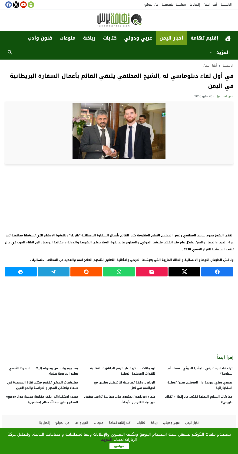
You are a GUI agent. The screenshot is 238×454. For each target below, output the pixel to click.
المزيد (223, 52)
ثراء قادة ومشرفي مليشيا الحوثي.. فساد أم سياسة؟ (200, 371)
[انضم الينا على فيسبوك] (8, 4)
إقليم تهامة (204, 38)
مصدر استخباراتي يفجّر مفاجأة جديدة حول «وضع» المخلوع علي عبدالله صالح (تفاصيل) (42, 399)
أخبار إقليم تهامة (120, 423)
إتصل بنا (194, 4)
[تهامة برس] (119, 21)
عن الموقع (151, 4)
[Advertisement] (119, 198)
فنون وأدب (40, 38)
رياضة (89, 38)
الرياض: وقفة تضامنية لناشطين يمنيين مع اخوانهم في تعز (124, 385)
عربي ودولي (138, 38)
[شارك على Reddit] (86, 272)
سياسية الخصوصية (174, 4)
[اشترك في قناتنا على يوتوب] (23, 4)
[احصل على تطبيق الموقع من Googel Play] (30, 4)
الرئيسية (226, 4)
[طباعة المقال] (21, 272)
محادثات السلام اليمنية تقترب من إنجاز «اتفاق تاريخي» (198, 399)
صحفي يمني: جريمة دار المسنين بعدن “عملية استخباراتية (199, 385)
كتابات (110, 38)
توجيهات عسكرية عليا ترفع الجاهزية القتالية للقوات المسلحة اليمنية (122, 371)
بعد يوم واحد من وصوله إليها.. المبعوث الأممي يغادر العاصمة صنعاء (43, 371)
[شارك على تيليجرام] (53, 272)
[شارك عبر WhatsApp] (119, 272)
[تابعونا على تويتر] (15, 4)
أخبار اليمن (210, 4)
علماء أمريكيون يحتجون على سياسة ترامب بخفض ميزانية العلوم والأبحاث (119, 399)
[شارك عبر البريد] (151, 272)
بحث (10, 52)
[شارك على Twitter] (184, 272)
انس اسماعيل (225, 96)
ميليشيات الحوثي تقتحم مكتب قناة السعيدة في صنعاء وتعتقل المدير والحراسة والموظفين (42, 385)
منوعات (68, 38)
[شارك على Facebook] (217, 272)
